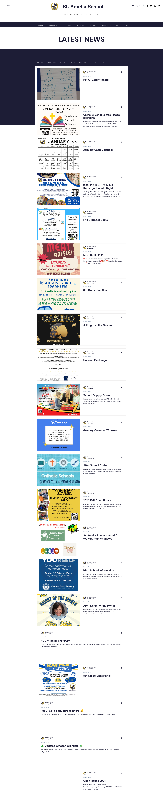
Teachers (62, 62)
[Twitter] (151, 5)
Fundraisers (83, 62)
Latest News (51, 62)
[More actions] (122, 72)
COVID (72, 62)
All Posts (40, 62)
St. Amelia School (83, 6)
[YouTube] (158, 5)
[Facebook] (147, 5)
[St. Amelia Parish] (143, 5)
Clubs (102, 62)
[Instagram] (155, 5)
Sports (93, 62)
